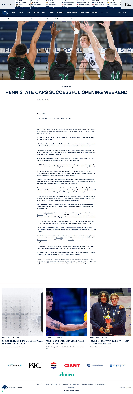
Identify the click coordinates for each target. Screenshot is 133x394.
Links (23, 7)
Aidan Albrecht (48, 213)
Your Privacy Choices (87, 384)
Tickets (21, 12)
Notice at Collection (100, 384)
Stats (32, 18)
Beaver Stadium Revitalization (89, 12)
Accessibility (70, 387)
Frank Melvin (59, 238)
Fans (43, 12)
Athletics (36, 12)
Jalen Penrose (79, 143)
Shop (28, 12)
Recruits (51, 12)
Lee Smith (71, 240)
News (40, 18)
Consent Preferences (51, 384)
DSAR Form (76, 384)
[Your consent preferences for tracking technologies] (2, 391)
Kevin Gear (40, 215)
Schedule (16, 18)
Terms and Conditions (65, 384)
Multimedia (60, 12)
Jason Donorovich (42, 240)
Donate (65, 19)
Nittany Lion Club (72, 12)
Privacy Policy (39, 384)
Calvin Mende (44, 152)
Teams (13, 12)
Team (24, 18)
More (72, 18)
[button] (122, 4)
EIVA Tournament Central (52, 19)
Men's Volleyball (6, 337)
